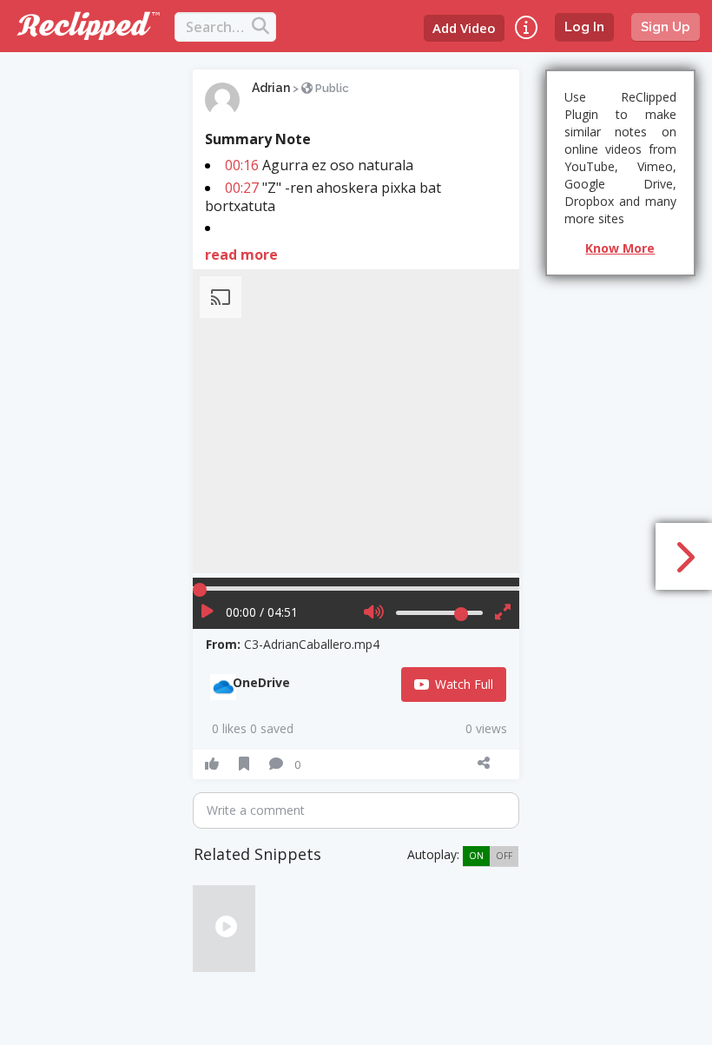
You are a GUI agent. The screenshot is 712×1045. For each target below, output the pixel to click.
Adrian (271, 88)
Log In (584, 27)
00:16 (242, 165)
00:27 (242, 187)
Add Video (464, 27)
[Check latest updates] (526, 27)
